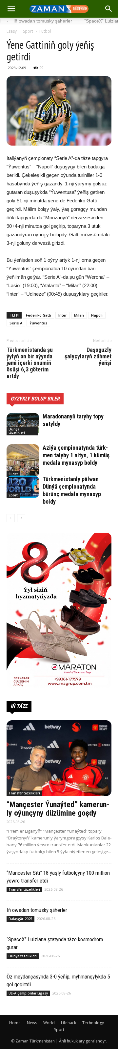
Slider (13, 474)
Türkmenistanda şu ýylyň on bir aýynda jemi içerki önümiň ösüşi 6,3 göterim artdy (30, 363)
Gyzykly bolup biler (35, 399)
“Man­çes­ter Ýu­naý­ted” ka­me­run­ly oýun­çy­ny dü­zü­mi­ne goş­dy (58, 809)
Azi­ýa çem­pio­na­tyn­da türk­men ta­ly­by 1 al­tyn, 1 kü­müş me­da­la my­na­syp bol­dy (76, 455)
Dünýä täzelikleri (17, 431)
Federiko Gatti (38, 315)
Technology (93, 1023)
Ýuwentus (38, 323)
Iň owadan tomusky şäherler (37, 910)
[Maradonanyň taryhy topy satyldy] (23, 424)
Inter (62, 315)
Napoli (97, 315)
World (49, 1023)
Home (15, 1023)
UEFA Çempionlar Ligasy (28, 993)
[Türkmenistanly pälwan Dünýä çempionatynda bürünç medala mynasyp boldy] (23, 487)
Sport (28, 31)
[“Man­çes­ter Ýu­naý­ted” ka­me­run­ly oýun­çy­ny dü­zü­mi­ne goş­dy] (59, 758)
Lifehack (68, 1023)
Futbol (45, 31)
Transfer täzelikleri (24, 793)
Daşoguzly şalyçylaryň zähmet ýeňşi (88, 356)
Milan (79, 315)
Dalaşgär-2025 (20, 918)
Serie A (16, 323)
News (32, 1023)
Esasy (12, 31)
